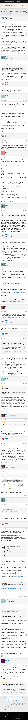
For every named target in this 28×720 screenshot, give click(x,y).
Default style (5, 712)
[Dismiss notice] (25, 5)
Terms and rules (10, 714)
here (3, 7)
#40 (26, 665)
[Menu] (2, 1)
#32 (26, 338)
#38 (26, 528)
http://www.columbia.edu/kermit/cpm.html (12, 285)
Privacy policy (18, 714)
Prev (10, 697)
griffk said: (4, 682)
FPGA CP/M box (10, 42)
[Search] (25, 1)
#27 (26, 210)
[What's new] (23, 1)
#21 (26, 22)
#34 (26, 419)
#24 (26, 100)
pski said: (4, 507)
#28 (26, 240)
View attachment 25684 (7, 509)
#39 (26, 605)
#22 (26, 62)
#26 (26, 157)
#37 (26, 504)
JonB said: (4, 64)
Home (2, 716)
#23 (26, 88)
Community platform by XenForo (12, 718)
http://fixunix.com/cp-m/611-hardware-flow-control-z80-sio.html (13, 577)
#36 (26, 471)
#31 (26, 325)
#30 (26, 311)
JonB (3, 13)
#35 (26, 443)
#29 (26, 269)
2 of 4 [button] (14, 697)
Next (18, 697)
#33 (26, 383)
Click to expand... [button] (14, 352)
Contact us (3, 714)
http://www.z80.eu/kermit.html (18, 292)
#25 (26, 140)
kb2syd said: (4, 341)
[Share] (24, 22)
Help (23, 714)
